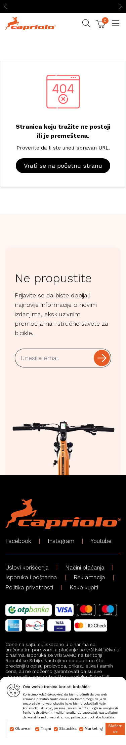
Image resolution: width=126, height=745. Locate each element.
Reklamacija (89, 577)
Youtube (101, 541)
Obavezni (24, 728)
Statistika (68, 728)
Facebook (18, 541)
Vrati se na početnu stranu (63, 165)
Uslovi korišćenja (27, 567)
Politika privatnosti (29, 587)
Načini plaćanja (84, 567)
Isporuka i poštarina (31, 577)
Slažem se (115, 729)
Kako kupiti (84, 587)
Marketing (94, 728)
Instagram (61, 541)
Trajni (46, 728)
